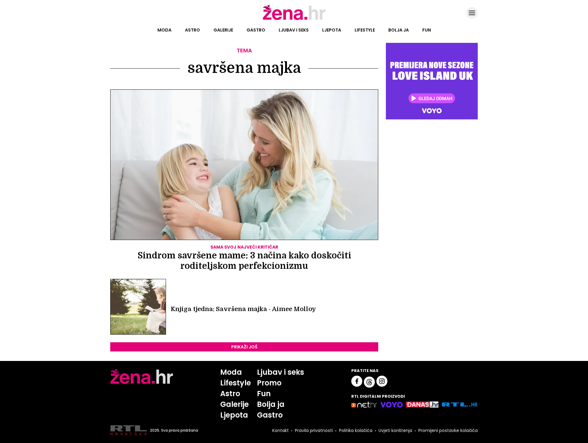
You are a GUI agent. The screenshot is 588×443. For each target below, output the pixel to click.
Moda (164, 30)
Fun (426, 30)
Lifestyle (365, 30)
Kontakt (280, 430)
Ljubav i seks (294, 30)
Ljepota (331, 30)
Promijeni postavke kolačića (448, 430)
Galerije (223, 30)
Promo (269, 383)
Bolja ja (398, 30)
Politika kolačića (355, 430)
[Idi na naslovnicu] (294, 19)
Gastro (256, 30)
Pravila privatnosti (314, 430)
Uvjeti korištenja (395, 430)
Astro (192, 30)
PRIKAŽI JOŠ (244, 347)
